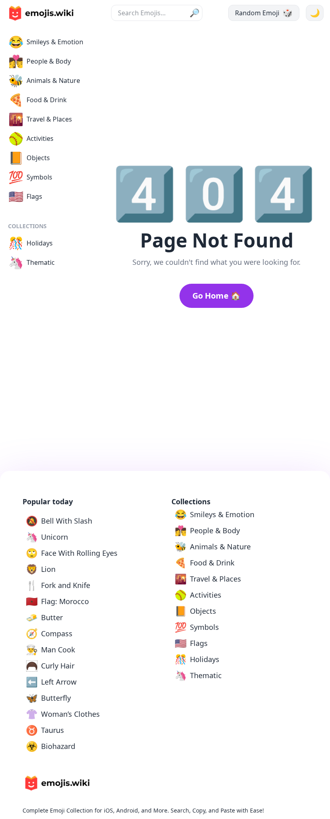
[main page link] (41, 13)
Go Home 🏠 (216, 295)
